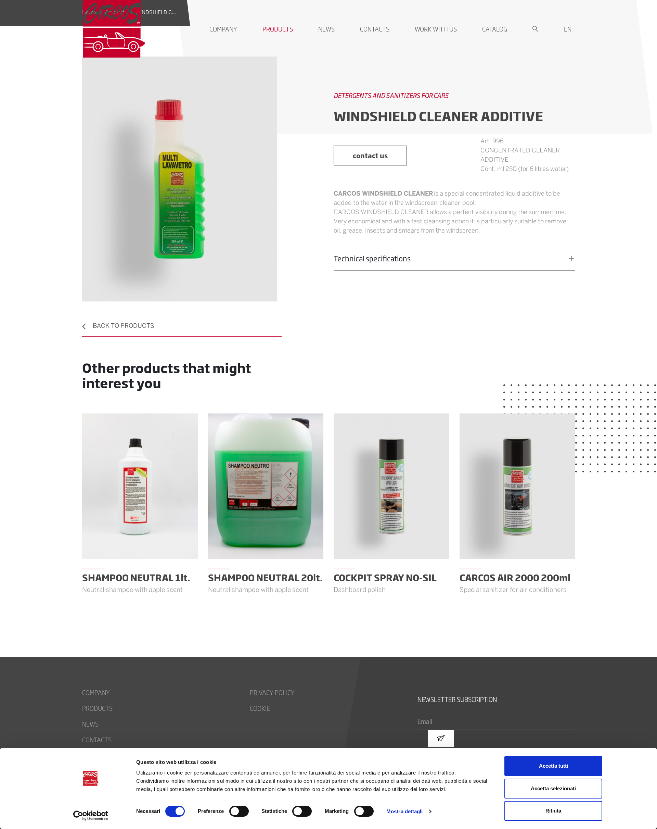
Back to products (123, 326)
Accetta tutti (553, 766)
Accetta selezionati (553, 788)
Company (223, 28)
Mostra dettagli (404, 811)
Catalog (494, 28)
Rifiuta (553, 811)
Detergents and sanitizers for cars (391, 95)
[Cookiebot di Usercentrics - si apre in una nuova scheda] (91, 816)
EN (567, 28)
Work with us (436, 28)
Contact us (370, 155)
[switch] (239, 811)
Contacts (374, 28)
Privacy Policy (272, 692)
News (326, 28)
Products (277, 28)
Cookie (260, 708)
